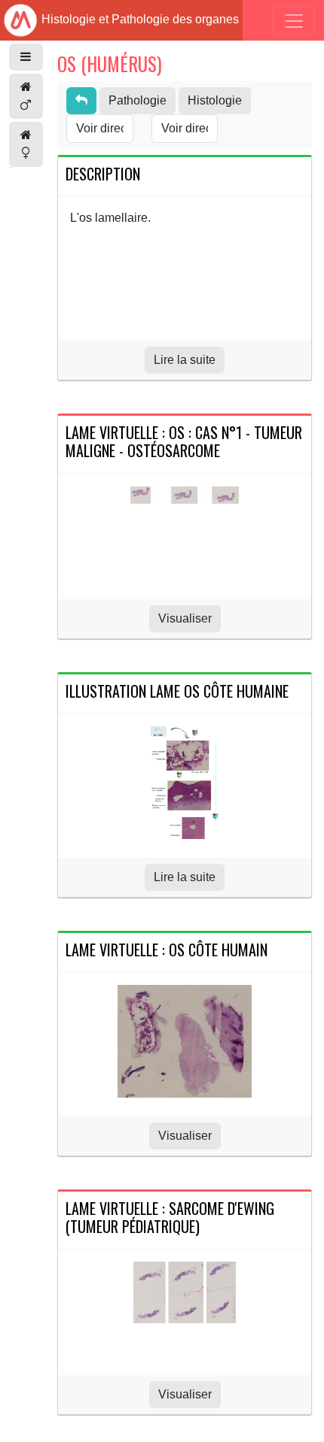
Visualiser (185, 618)
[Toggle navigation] (294, 21)
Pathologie (138, 100)
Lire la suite (184, 359)
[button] (26, 57)
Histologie (215, 100)
